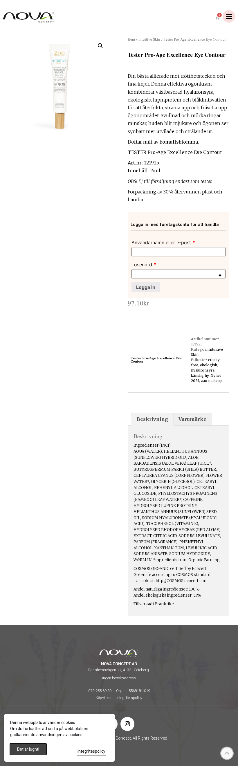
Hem (131, 39)
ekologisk (208, 365)
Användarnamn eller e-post (163, 242)
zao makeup (211, 381)
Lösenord (143, 264)
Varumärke (192, 419)
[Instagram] (127, 724)
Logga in (145, 287)
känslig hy (200, 375)
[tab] (152, 419)
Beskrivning (152, 419)
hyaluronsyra (202, 370)
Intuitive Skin (149, 39)
